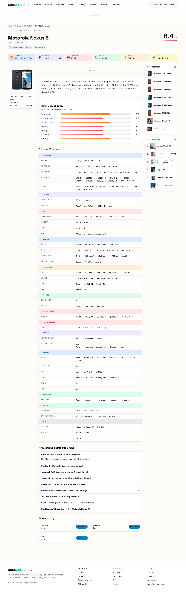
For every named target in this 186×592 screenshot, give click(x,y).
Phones (37, 4)
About (150, 572)
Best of (48, 4)
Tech (71, 4)
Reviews (60, 4)
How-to (116, 584)
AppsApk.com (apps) (156, 584)
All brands (82, 584)
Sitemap (151, 580)
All (175, 67)
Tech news (118, 576)
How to (93, 4)
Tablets (81, 576)
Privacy (150, 576)
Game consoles (85, 580)
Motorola (28, 26)
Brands (104, 4)
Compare (116, 4)
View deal (82, 527)
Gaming (81, 4)
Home (10, 26)
